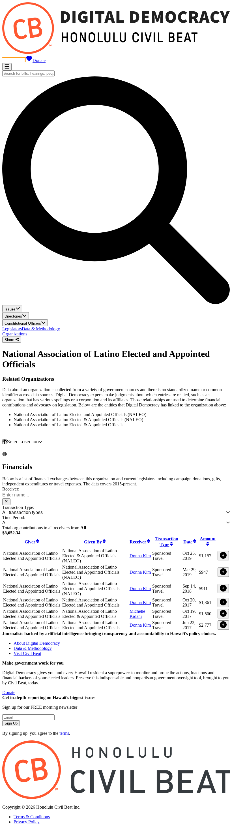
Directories (13, 316)
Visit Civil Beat (27, 653)
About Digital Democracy (37, 643)
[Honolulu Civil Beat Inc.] (116, 797)
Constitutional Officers (23, 323)
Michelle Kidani (137, 614)
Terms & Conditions (32, 816)
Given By (93, 541)
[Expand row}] (223, 555)
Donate (39, 60)
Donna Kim (140, 555)
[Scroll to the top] (4, 441)
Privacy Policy (27, 821)
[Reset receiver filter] (6, 501)
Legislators (12, 328)
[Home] (116, 52)
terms (64, 733)
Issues (10, 309)
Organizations (14, 333)
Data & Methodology (41, 328)
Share (10, 340)
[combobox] (28, 73)
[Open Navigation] (7, 66)
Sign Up (11, 723)
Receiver (138, 541)
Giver (30, 541)
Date (187, 541)
